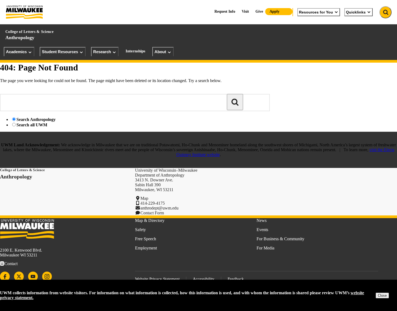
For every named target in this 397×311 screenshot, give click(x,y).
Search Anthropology (36, 119)
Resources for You (316, 12)
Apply (275, 11)
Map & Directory (149, 220)
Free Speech (145, 238)
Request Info (224, 11)
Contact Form (152, 213)
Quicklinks (356, 12)
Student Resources (60, 51)
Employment (146, 248)
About (160, 51)
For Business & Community (280, 238)
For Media (265, 248)
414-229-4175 (152, 203)
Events (262, 229)
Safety (140, 229)
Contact (11, 263)
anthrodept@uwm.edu (159, 208)
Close (382, 295)
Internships (135, 51)
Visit (245, 11)
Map (144, 198)
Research (102, 51)
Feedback (236, 279)
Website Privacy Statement (157, 279)
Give (259, 11)
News (262, 220)
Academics (16, 51)
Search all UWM (31, 125)
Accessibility (203, 279)
